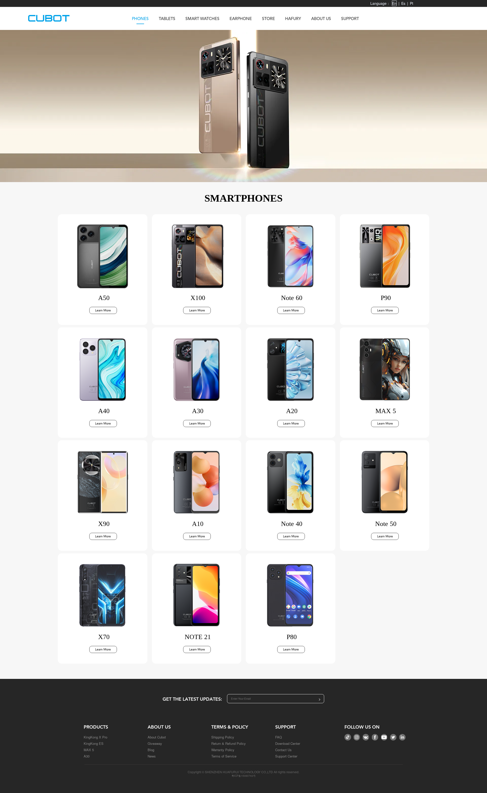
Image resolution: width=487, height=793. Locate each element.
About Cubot (157, 737)
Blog (151, 749)
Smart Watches (202, 19)
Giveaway (155, 743)
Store (268, 19)
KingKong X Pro (95, 737)
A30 (87, 756)
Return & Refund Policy (228, 743)
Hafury (293, 19)
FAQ (278, 737)
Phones (140, 19)
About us (321, 19)
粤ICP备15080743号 (244, 776)
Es (403, 3)
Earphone (241, 19)
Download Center (287, 743)
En (394, 3)
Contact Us (283, 749)
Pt (411, 3)
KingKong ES (93, 743)
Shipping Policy (222, 737)
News (152, 756)
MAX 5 (89, 749)
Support (350, 19)
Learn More (103, 310)
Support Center (286, 756)
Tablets (167, 19)
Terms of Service (223, 756)
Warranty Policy (222, 749)
